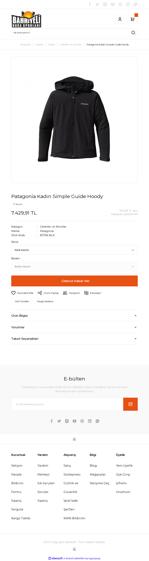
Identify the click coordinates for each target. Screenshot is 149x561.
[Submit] (130, 404)
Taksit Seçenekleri (24, 338)
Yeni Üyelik (124, 465)
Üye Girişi (123, 474)
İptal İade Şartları (71, 505)
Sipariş (42, 500)
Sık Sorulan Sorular (46, 487)
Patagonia (47, 231)
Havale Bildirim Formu (17, 483)
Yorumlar (18, 327)
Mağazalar (98, 474)
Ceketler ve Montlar (53, 226)
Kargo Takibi (21, 518)
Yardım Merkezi (43, 470)
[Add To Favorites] (22, 293)
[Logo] (26, 19)
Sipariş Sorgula (17, 505)
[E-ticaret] (74, 558)
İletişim (17, 465)
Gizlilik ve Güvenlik (71, 487)
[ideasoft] (55, 558)
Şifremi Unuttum (123, 487)
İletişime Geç (100, 483)
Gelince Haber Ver (76, 281)
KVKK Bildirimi (74, 518)
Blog (93, 465)
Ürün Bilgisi (19, 315)
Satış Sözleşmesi (72, 470)
